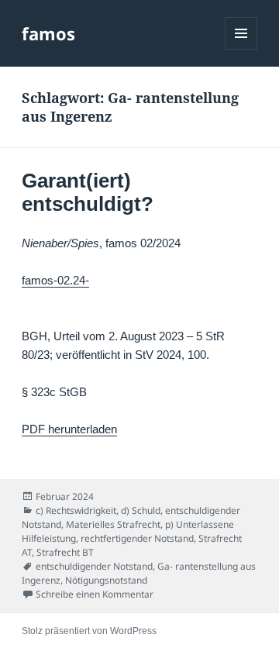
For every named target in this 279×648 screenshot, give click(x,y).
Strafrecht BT (65, 552)
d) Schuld (140, 510)
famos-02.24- (55, 280)
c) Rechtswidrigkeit (76, 510)
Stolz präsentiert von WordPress (89, 631)
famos (48, 33)
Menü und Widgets (241, 49)
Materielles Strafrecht (113, 524)
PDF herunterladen (69, 429)
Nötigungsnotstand (106, 580)
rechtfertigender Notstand (137, 538)
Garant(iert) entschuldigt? (87, 192)
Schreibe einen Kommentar (94, 594)
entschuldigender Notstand (94, 566)
